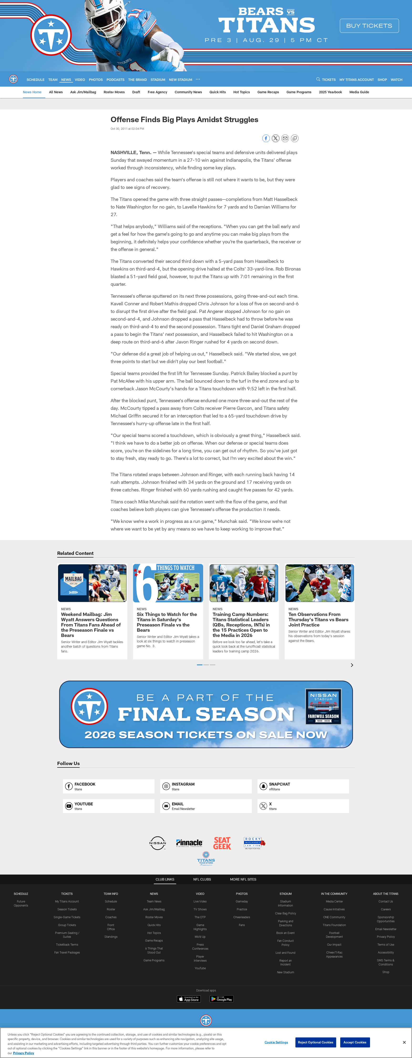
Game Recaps (154, 940)
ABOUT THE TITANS (385, 893)
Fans (242, 925)
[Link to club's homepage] (13, 79)
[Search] (318, 79)
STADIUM (286, 893)
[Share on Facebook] (266, 141)
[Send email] (285, 141)
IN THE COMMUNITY (334, 893)
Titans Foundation (334, 925)
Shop (385, 972)
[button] (199, 665)
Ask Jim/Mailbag (154, 909)
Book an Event (285, 932)
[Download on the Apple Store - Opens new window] (188, 999)
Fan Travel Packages (67, 952)
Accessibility (386, 952)
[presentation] (353, 665)
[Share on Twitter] (275, 141)
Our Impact (334, 944)
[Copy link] (295, 139)
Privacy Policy (386, 936)
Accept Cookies (355, 1042)
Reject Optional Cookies (316, 1042)
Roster (111, 909)
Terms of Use (385, 944)
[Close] (404, 1042)
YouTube (200, 968)
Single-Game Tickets (67, 917)
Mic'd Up (200, 936)
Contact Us (386, 901)
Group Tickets (67, 925)
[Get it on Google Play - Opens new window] (221, 1001)
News (154, 893)
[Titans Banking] (190, 843)
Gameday (242, 901)
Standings (111, 936)
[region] (206, 1042)
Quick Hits (154, 925)
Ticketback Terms (67, 944)
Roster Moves (154, 917)
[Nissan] (157, 843)
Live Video (200, 901)
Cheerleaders (241, 917)
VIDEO (200, 893)
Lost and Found (285, 952)
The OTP (200, 917)
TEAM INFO (111, 893)
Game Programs (154, 960)
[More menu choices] (198, 79)
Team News (154, 901)
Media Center (334, 901)
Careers (386, 909)
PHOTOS (242, 893)
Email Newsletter (386, 929)
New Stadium (285, 972)
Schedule (21, 893)
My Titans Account (67, 901)
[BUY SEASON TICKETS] (206, 714)
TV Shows (200, 909)
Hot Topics (154, 932)
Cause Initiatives (334, 909)
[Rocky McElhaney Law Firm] (254, 843)
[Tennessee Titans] (206, 1021)
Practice (242, 909)
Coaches (111, 917)
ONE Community (334, 917)
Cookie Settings (276, 1042)
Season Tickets (67, 909)
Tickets (67, 893)
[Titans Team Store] (206, 859)
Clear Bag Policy (285, 913)
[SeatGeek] (222, 843)
